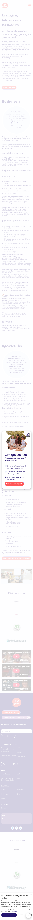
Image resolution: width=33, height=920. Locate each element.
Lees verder (14, 911)
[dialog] (16, 906)
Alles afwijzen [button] (25, 915)
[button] (27, 434)
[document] (16, 460)
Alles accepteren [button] (9, 915)
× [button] (31, 895)
